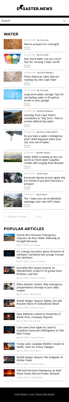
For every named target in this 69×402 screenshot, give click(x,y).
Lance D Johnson (37, 261)
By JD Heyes (42, 173)
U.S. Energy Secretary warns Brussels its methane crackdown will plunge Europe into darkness (40, 254)
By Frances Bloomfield (47, 132)
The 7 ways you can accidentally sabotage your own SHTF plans (42, 200)
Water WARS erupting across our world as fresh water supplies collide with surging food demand (43, 160)
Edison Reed (36, 377)
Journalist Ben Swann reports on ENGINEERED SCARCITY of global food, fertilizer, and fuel (39, 271)
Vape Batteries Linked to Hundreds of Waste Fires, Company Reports (39, 316)
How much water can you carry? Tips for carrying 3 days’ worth (42, 60)
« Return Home (16, 216)
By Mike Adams (43, 153)
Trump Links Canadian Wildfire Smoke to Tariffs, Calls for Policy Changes (40, 345)
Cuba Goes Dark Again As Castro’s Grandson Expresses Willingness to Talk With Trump (40, 330)
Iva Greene (35, 245)
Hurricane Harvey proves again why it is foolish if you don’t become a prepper (44, 181)
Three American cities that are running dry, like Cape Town (41, 78)
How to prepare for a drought (41, 44)
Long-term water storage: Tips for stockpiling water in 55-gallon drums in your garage (44, 97)
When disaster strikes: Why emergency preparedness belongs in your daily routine (39, 287)
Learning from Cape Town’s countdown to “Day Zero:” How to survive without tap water (43, 118)
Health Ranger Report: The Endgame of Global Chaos (40, 359)
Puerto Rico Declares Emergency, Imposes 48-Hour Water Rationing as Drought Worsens (38, 238)
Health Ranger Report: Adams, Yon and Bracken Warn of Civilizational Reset (39, 302)
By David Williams (45, 72)
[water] (34, 11)
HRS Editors (35, 294)
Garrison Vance (37, 307)
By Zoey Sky (42, 40)
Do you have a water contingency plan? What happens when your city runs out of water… (43, 139)
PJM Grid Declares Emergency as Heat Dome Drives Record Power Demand (39, 372)
